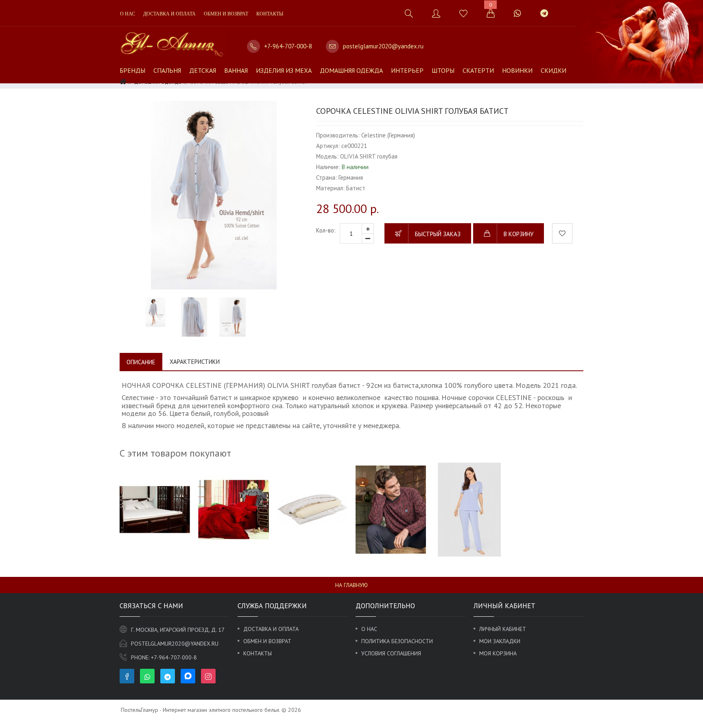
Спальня (167, 70)
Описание (141, 362)
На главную (351, 585)
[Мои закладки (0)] (463, 13)
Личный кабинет (502, 629)
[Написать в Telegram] (544, 13)
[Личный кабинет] (436, 13)
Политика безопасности (397, 641)
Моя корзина (498, 653)
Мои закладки (499, 641)
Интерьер (407, 70)
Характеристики (195, 361)
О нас (127, 14)
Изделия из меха (284, 70)
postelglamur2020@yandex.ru (383, 46)
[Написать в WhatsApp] (517, 13)
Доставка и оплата (169, 14)
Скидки (553, 70)
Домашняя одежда (351, 70)
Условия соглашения (391, 653)
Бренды (132, 70)
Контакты (269, 14)
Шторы (443, 70)
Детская (202, 70)
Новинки (517, 70)
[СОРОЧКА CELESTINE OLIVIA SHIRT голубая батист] (214, 195)
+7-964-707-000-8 (288, 46)
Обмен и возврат (226, 14)
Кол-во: (326, 230)
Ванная (236, 70)
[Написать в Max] (566, 9)
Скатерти (478, 70)
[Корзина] (490, 13)
